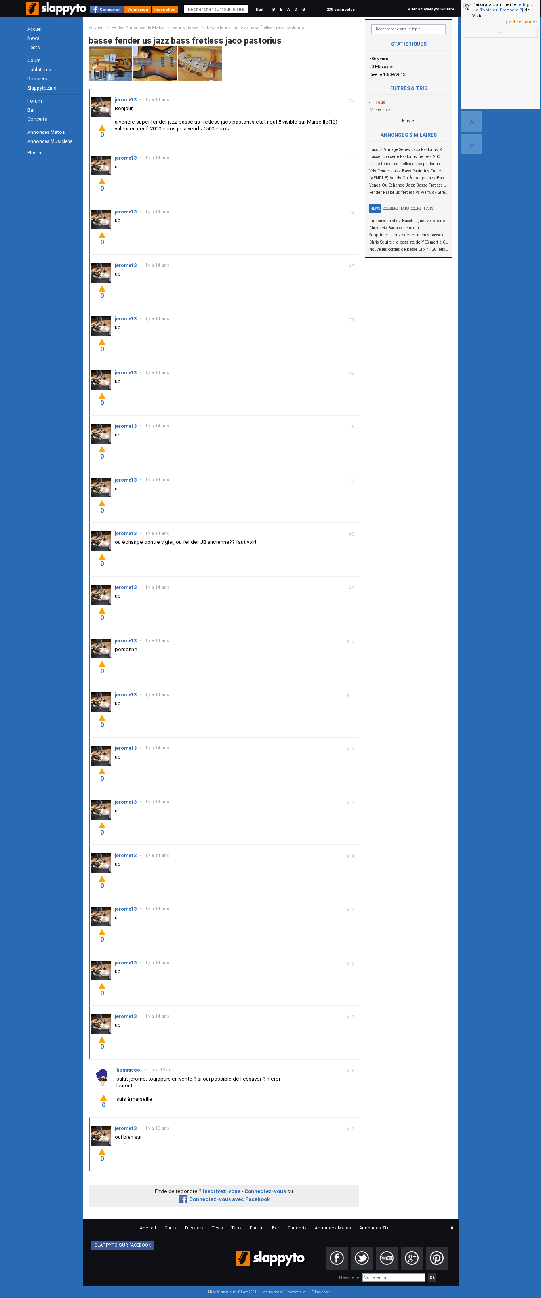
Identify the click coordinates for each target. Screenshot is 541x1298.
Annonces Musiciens (50, 141)
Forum (34, 101)
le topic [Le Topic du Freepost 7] (502, 7)
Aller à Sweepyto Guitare (431, 9)
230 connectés (340, 9)
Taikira (480, 4)
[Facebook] (337, 1258)
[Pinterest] (437, 1258)
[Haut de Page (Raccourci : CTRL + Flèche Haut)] (471, 121)
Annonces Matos (46, 132)
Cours (34, 60)
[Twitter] (362, 1258)
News (33, 38)
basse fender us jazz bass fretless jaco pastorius (255, 27)
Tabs (404, 208)
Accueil (35, 29)
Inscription (164, 9)
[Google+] (412, 1258)
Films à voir (321, 1292)
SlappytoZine (41, 88)
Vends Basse (185, 27)
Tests (33, 47)
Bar (31, 110)
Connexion (110, 9)
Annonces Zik (374, 1228)
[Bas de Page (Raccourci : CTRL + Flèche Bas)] (471, 144)
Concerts (37, 119)
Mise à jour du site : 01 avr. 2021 (232, 1292)
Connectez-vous (265, 1191)
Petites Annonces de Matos (138, 27)
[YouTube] (387, 1258)
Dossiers (37, 79)
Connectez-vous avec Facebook (229, 1199)
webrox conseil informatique (284, 1292)
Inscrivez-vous (221, 1191)
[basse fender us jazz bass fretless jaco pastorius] (110, 63)
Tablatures (39, 69)
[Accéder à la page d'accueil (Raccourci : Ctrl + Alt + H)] (57, 12)
